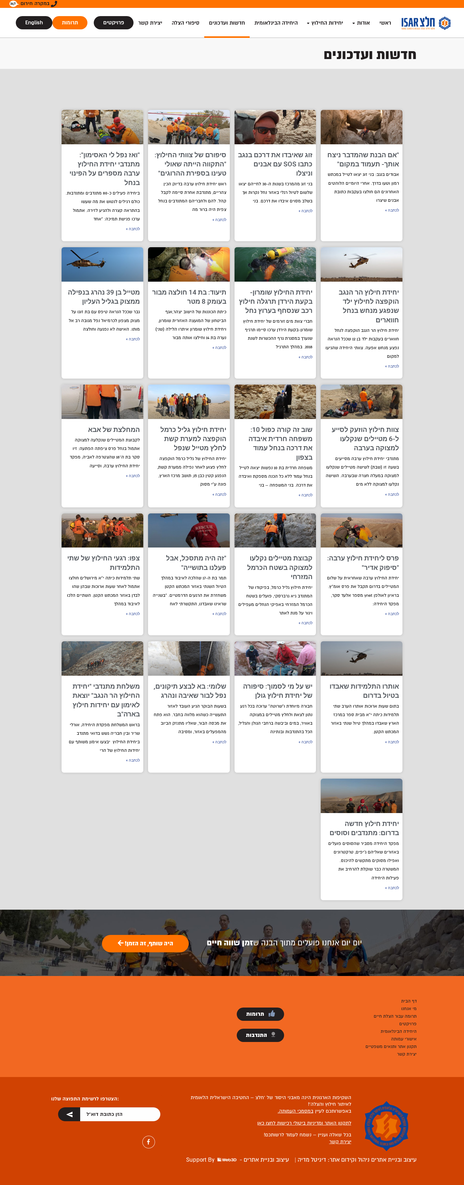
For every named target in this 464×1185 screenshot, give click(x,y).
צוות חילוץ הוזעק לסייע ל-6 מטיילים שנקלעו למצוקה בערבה (365, 439)
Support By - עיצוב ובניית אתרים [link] (237, 1159)
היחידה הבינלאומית (276, 23)
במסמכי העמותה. (295, 1111)
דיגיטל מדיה (311, 1159)
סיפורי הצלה (185, 23)
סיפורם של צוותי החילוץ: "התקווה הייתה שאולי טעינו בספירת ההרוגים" (190, 164)
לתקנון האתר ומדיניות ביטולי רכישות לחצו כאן (304, 1123)
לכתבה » (392, 210)
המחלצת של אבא (114, 430)
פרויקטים (113, 22)
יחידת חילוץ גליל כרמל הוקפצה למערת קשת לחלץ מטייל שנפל (193, 439)
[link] (105, 1115)
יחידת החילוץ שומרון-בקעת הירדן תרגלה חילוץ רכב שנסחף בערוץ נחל (275, 302)
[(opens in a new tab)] (361, 127)
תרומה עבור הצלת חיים (395, 1016)
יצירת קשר (150, 23)
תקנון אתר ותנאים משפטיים (391, 1046)
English (34, 22)
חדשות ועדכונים (227, 23)
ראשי (385, 23)
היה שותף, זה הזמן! (148, 943)
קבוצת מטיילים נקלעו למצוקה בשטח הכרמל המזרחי (279, 567)
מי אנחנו (409, 1008)
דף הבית (409, 1001)
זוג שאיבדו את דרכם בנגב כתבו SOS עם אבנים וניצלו (275, 164)
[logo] (426, 23)
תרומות (70, 22)
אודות (363, 23)
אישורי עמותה (404, 1039)
